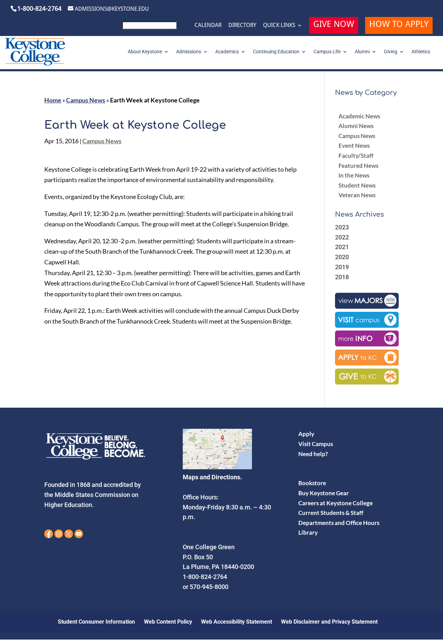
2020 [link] (342, 257)
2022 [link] (342, 237)
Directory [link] (242, 25)
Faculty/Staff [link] (355, 155)
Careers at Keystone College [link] (335, 503)
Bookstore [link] (312, 483)
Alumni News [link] (355, 125)
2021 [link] (342, 247)
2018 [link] (342, 277)
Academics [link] (227, 51)
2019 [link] (342, 267)
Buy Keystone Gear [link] (323, 493)
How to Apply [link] (398, 25)
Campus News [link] (85, 100)
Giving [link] (390, 51)
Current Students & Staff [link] (330, 512)
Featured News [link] (358, 165)
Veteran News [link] (357, 195)
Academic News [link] (359, 116)
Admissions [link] (188, 51)
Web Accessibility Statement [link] (236, 621)
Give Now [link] (333, 25)
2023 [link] (342, 227)
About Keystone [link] (145, 51)
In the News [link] (353, 175)
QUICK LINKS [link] (279, 25)
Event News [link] (354, 145)
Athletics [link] (421, 51)
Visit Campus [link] (315, 443)
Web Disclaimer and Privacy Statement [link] (329, 621)
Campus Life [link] (327, 51)
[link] (155, 27)
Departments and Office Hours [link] (338, 522)
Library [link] (308, 532)
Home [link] (52, 100)
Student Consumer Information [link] (96, 621)
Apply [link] (306, 433)
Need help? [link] (313, 454)
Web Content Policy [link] (168, 621)
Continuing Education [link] (276, 51)
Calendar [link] (208, 25)
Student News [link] (357, 185)
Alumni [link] (362, 51)
